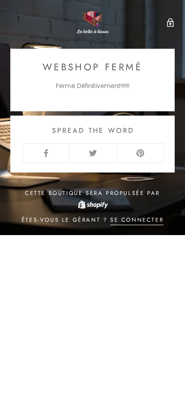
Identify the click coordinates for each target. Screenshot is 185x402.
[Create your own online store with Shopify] (92, 204)
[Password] (168, 21)
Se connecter (136, 220)
